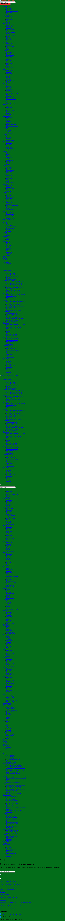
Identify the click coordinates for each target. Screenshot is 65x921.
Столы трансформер (11, 341)
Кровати (8, 13)
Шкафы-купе (9, 160)
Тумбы (8, 371)
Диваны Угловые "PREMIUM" (14, 283)
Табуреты (8, 253)
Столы (8, 94)
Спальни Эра (9, 212)
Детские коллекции (11, 313)
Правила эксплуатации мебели (8, 897)
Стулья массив (10, 357)
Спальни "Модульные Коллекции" (15, 301)
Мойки (5, 265)
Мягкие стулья (10, 251)
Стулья (8, 235)
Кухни (8, 49)
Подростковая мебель (12, 11)
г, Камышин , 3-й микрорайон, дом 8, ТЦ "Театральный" (15, 902)
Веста (4, 260)
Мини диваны (10, 228)
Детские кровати (10, 32)
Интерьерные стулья (11, 352)
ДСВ (4, 174)
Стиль (4, 57)
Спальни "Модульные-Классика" (15, 306)
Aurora (5, 241)
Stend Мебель (6, 116)
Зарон (4, 165)
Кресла (8, 229)
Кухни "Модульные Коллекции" (15, 287)
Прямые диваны (10, 224)
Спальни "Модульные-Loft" (13, 304)
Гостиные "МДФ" (11, 296)
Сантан (5, 50)
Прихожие (9, 12)
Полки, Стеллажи (11, 99)
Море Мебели (7, 219)
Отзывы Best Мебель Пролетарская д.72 (11, 884)
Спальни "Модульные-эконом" (14, 303)
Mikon (4, 104)
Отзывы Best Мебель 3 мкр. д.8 (8, 881)
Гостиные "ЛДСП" (11, 297)
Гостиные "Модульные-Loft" (14, 298)
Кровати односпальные (12, 317)
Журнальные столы (11, 342)
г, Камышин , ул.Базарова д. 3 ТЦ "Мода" (11, 908)
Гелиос (5, 232)
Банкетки (8, 372)
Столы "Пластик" (11, 348)
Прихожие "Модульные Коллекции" (16, 324)
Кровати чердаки (11, 321)
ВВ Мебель (6, 249)
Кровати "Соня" (10, 35)
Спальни (8, 9)
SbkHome (5, 42)
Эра (4, 211)
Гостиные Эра (10, 214)
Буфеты (8, 291)
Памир (5, 184)
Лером (5, 6)
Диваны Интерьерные (9, 280)
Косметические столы (12, 340)
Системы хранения (11, 334)
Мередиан (6, 262)
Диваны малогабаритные (13, 276)
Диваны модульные (11, 274)
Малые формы (10, 40)
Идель (4, 258)
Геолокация (3, 900)
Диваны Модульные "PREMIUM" (15, 284)
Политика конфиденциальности (8, 889)
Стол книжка (9, 344)
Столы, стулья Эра (11, 218)
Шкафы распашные (11, 335)
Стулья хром (9, 252)
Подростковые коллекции (13, 314)
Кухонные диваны (11, 279)
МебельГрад (6, 23)
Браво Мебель (7, 15)
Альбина (5, 127)
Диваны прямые (10, 271)
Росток (5, 201)
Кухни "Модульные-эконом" (14, 289)
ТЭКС (5, 83)
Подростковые (10, 29)
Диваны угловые (10, 273)
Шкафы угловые (10, 333)
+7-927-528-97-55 (16, 914)
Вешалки (8, 325)
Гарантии (2, 892)
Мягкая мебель (10, 25)
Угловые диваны (10, 225)
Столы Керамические (12, 347)
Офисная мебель (10, 150)
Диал (4, 151)
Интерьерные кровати (12, 103)
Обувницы (9, 328)
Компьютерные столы (12, 93)
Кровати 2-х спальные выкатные (15, 318)
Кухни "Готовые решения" (13, 290)
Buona (4, 256)
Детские (8, 62)
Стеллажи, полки (11, 124)
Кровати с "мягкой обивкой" (14, 310)
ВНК (4, 134)
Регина (5, 192)
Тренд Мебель (7, 221)
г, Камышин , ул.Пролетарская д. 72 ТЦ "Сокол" (13, 905)
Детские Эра (9, 215)
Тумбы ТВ (9, 92)
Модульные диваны (11, 226)
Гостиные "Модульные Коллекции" (16, 294)
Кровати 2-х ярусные (12, 320)
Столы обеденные (8, 345)
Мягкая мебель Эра (11, 216)
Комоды (8, 38)
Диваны (8, 245)
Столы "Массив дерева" (12, 350)
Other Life (5, 259)
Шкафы (8, 22)
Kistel (4, 100)
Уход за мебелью (4, 894)
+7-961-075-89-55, (6, 914)
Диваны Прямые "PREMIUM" (14, 281)
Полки (8, 368)
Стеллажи (9, 367)
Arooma (5, 236)
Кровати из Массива (11, 307)
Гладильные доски (11, 369)
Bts (4, 69)
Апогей (5, 222)
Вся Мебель (6, 141)
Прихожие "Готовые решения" (14, 327)
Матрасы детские (11, 365)
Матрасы (8, 39)
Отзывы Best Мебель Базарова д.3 (9, 887)
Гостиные (9, 8)
